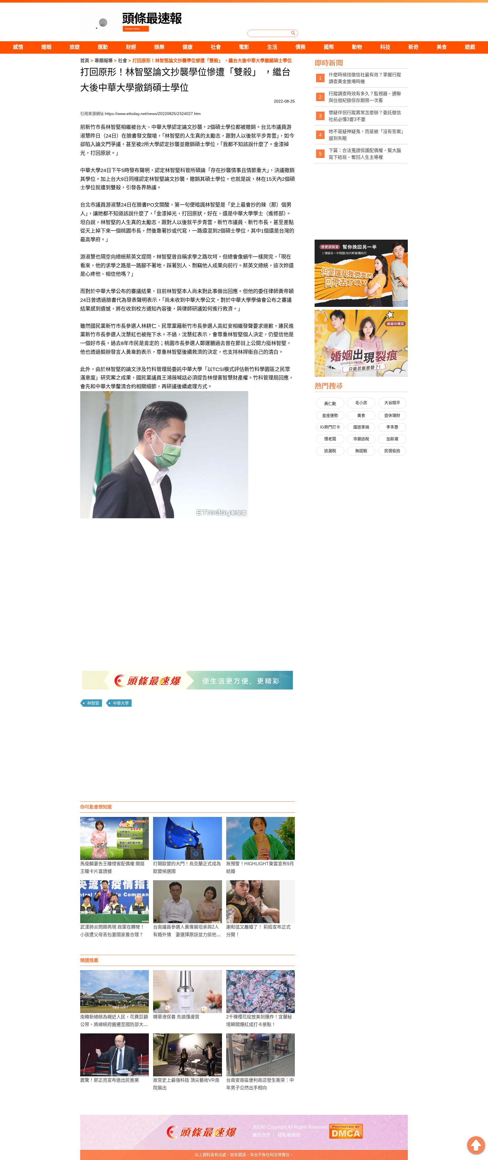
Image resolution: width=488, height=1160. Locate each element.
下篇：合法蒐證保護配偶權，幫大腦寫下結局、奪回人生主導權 (365, 154)
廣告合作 (261, 1135)
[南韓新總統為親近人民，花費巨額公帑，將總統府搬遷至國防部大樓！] (114, 991)
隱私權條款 (289, 1135)
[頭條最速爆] (134, 21)
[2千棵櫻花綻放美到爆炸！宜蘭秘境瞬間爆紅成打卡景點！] (260, 991)
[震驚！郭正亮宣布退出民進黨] (114, 1054)
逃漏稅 (330, 450)
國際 (329, 47)
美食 (442, 47)
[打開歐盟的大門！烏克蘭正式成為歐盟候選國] (187, 838)
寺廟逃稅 (361, 439)
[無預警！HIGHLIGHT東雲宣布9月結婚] (260, 838)
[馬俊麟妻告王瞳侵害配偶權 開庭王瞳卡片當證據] (114, 838)
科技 (385, 47)
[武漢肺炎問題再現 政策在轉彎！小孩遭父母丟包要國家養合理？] (114, 901)
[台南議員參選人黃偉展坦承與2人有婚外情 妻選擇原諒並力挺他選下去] (187, 901)
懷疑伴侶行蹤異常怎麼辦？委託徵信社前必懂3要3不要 (365, 116)
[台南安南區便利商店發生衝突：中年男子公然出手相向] (260, 1054)
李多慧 (392, 427)
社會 (216, 47)
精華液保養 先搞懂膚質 (176, 1016)
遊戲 (470, 47)
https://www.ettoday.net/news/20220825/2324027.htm (153, 113)
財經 (131, 47)
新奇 (413, 47)
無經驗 (361, 450)
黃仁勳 (330, 403)
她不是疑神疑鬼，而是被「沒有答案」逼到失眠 (366, 135)
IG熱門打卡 (330, 427)
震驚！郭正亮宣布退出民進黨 (109, 1080)
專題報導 (104, 60)
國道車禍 (361, 427)
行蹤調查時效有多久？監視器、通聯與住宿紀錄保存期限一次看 (365, 97)
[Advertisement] (187, 756)
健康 (187, 47)
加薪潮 (392, 439)
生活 (272, 47)
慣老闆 (330, 439)
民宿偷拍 (392, 450)
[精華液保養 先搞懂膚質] (187, 991)
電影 (244, 47)
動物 (357, 47)
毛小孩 (361, 402)
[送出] (293, 33)
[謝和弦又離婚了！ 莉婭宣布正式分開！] (260, 901)
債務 (300, 47)
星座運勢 (330, 415)
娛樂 (159, 47)
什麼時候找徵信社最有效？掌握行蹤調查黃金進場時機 (365, 78)
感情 (18, 47)
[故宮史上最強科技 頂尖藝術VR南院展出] (187, 1054)
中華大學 (121, 703)
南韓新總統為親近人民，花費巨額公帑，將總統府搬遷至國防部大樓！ (114, 1024)
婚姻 (46, 47)
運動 (103, 47)
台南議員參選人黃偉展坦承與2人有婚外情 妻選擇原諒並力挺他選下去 (187, 935)
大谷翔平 (392, 402)
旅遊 (74, 47)
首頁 (84, 60)
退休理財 (392, 415)
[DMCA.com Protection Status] (346, 1130)
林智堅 (93, 703)
